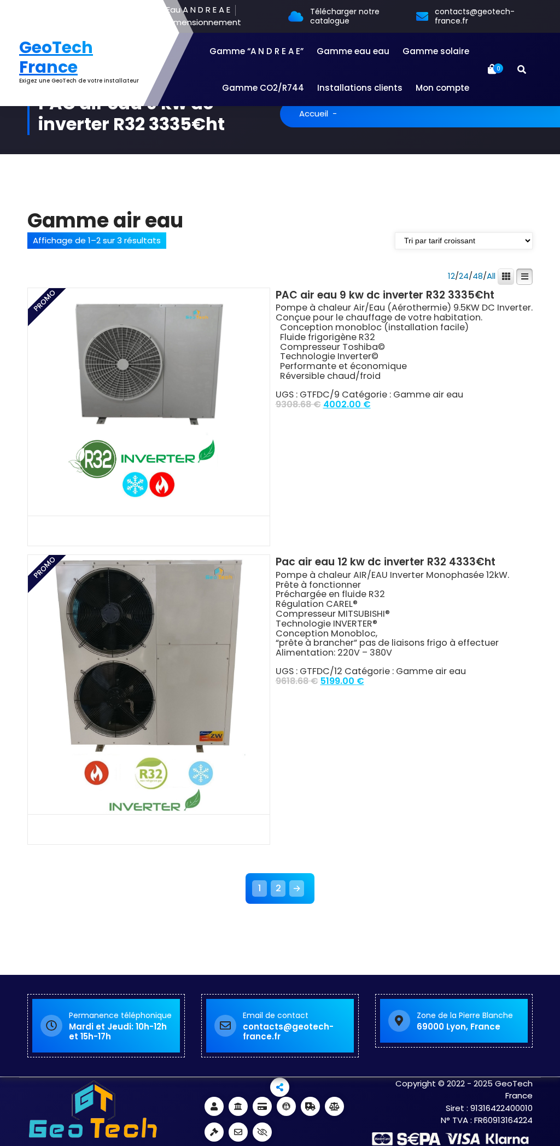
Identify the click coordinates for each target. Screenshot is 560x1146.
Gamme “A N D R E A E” (256, 51)
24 (464, 276)
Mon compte (442, 87)
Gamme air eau (428, 394)
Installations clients (359, 87)
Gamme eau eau (353, 51)
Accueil (313, 113)
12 (451, 276)
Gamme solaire (435, 51)
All (491, 276)
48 (477, 276)
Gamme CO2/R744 (263, 87)
